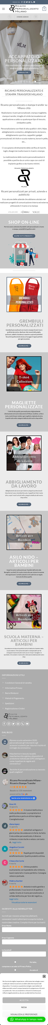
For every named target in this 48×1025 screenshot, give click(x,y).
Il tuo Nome (6, 925)
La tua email (6, 950)
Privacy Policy (25, 966)
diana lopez (14, 824)
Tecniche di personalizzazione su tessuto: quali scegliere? (27, 770)
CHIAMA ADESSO (23, 17)
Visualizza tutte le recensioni (24, 902)
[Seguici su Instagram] (24, 2)
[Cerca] (10, 17)
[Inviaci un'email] (29, 2)
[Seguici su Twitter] (27, 2)
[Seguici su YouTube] (34, 2)
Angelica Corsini (16, 847)
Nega (24, 1007)
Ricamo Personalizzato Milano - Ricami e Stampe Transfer (26, 782)
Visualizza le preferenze (24, 1014)
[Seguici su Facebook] (22, 2)
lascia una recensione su (21, 798)
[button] (44, 976)
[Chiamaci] (32, 2)
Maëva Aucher (16, 881)
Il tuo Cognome (8, 938)
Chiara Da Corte (16, 861)
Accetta (24, 1000)
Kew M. (12, 804)
